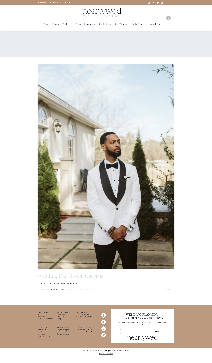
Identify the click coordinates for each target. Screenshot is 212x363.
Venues (41, 314)
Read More (170, 289)
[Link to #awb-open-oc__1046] (168, 18)
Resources (91, 289)
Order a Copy (63, 334)
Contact (41, 332)
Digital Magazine (64, 330)
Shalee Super (45, 289)
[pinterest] (158, 3)
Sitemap (41, 334)
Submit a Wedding (84, 317)
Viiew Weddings (83, 314)
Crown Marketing (106, 354)
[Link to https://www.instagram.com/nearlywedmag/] (149, 3)
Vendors (41, 317)
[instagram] (103, 322)
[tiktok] (162, 3)
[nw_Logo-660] (102, 9)
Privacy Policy (44, 336)
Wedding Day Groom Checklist (71, 276)
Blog (59, 319)
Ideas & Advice (80, 289)
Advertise (42, 2)
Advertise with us (84, 330)
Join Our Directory (46, 319)
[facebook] (153, 3)
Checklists (70, 289)
